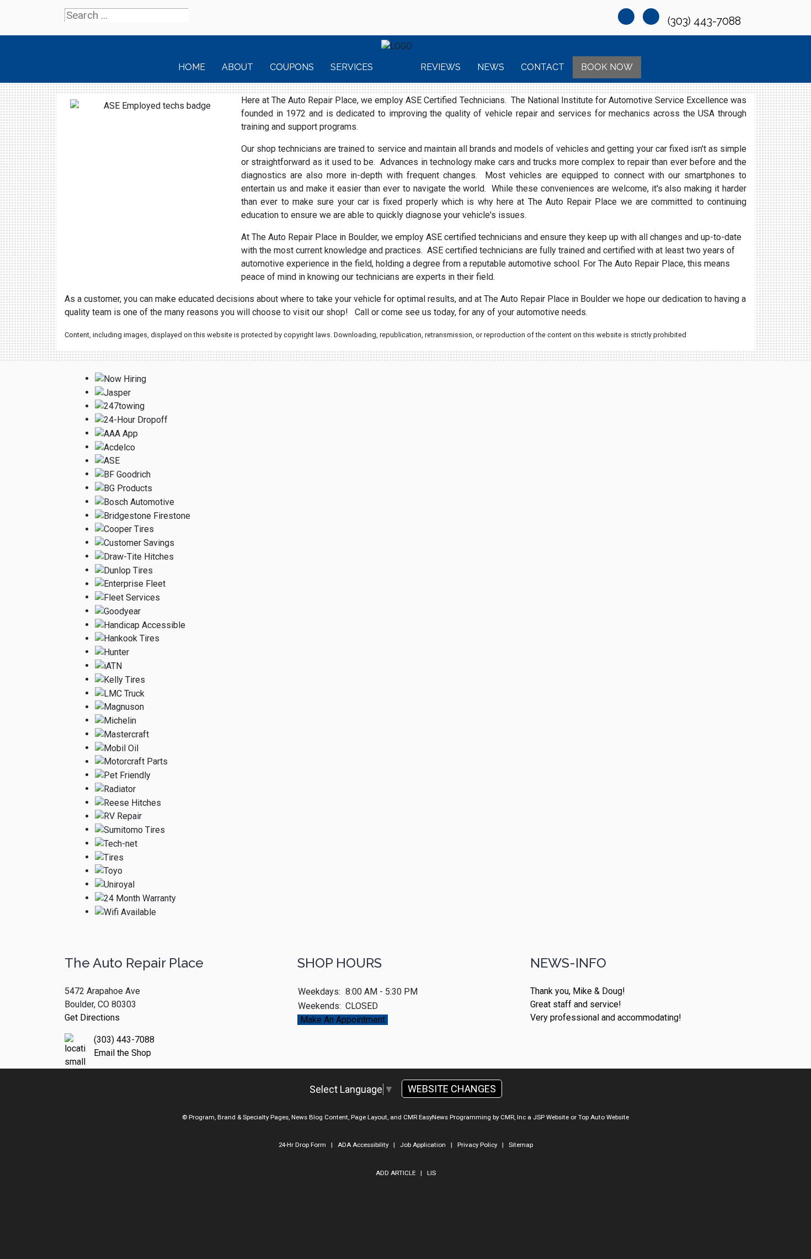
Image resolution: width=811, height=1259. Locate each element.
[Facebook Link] (626, 16)
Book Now (607, 67)
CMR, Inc (513, 1117)
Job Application (423, 1145)
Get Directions (92, 1017)
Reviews (440, 67)
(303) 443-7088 (706, 21)
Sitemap (521, 1145)
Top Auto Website (603, 1117)
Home (191, 67)
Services (351, 67)
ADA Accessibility (363, 1145)
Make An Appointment (342, 1019)
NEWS (490, 67)
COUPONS (292, 67)
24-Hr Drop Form (302, 1145)
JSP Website (551, 1117)
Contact (542, 67)
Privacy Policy (477, 1145)
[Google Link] (651, 16)
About (237, 67)
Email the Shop (122, 1053)
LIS (431, 1173)
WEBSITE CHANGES (452, 1089)
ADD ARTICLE (395, 1173)
